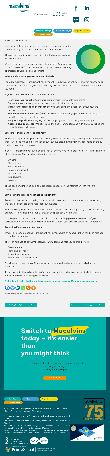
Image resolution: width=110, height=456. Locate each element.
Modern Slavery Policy (13, 411)
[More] (33, 288)
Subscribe (30, 399)
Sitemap (27, 411)
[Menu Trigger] (100, 16)
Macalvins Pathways (43, 31)
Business (20, 294)
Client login (36, 411)
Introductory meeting (43, 34)
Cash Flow (41, 294)
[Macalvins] (19, 19)
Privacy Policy (48, 409)
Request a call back (82, 31)
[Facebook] (7, 288)
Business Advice (30, 294)
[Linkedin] (17, 288)
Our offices (13, 399)
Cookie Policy (61, 409)
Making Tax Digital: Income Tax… (20, 305)
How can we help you (63, 31)
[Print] (28, 288)
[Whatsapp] (23, 288)
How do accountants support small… (87, 305)
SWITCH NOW (54, 378)
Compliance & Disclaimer (31, 409)
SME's (48, 294)
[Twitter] (12, 288)
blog (14, 294)
